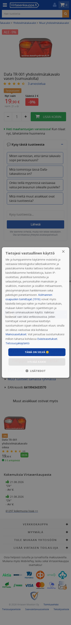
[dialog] (35, 312)
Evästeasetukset (47, 339)
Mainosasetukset (16, 334)
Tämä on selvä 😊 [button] (37, 352)
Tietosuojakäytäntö (17, 343)
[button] (36, 371)
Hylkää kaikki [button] (36, 361)
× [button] (63, 251)
